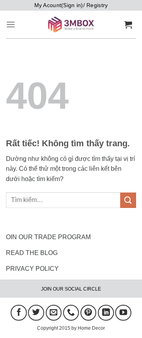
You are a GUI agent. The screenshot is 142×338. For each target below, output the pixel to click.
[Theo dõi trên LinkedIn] (106, 313)
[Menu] (10, 24)
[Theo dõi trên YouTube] (123, 313)
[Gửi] (128, 200)
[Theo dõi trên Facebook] (18, 313)
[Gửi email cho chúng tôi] (54, 313)
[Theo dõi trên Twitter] (36, 313)
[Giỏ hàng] (130, 24)
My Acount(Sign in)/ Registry (71, 5)
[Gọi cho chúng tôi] (71, 313)
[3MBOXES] (71, 24)
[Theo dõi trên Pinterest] (88, 313)
